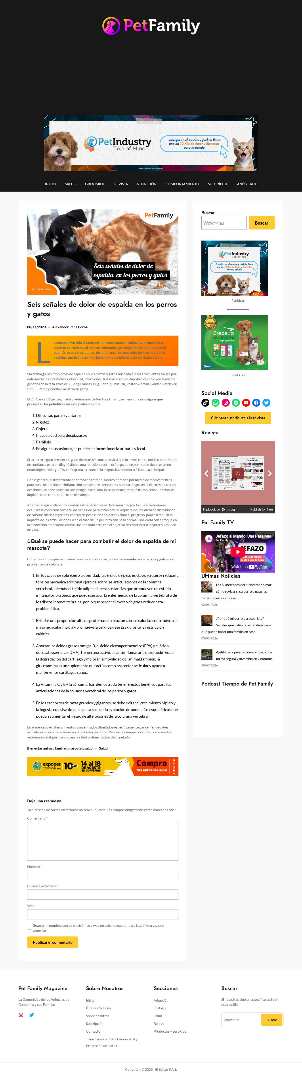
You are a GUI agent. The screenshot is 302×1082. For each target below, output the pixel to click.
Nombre (34, 866)
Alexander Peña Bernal (70, 327)
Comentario (37, 818)
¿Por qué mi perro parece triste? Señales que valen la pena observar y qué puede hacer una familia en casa (236, 625)
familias (61, 748)
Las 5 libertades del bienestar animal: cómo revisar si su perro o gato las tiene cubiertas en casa (236, 591)
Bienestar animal (40, 748)
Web (30, 905)
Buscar (208, 212)
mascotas (75, 748)
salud (88, 748)
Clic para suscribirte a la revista (238, 417)
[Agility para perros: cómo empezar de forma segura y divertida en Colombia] (206, 655)
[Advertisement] (151, 79)
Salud (103, 748)
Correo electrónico (42, 886)
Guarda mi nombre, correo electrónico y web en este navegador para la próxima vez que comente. (98, 927)
